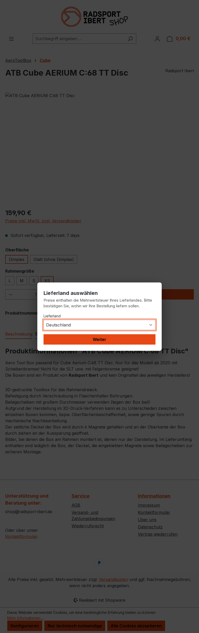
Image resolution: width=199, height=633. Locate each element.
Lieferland (52, 316)
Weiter (99, 339)
